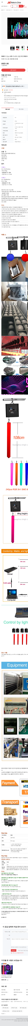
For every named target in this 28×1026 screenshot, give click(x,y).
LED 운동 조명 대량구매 (17, 1011)
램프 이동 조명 (17, 989)
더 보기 (3, 1013)
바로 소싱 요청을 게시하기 (17, 952)
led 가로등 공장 (23, 1007)
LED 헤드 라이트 (5, 1011)
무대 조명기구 (16, 10)
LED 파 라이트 (4, 992)
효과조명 (21, 10)
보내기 (13, 950)
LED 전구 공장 (14, 1007)
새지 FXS (3, 994)
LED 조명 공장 (5, 1007)
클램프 (15, 994)
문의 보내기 (13, 70)
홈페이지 (3, 10)
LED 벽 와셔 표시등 (18, 992)
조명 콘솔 (3, 989)
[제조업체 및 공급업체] (14, 2)
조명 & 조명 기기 (9, 10)
